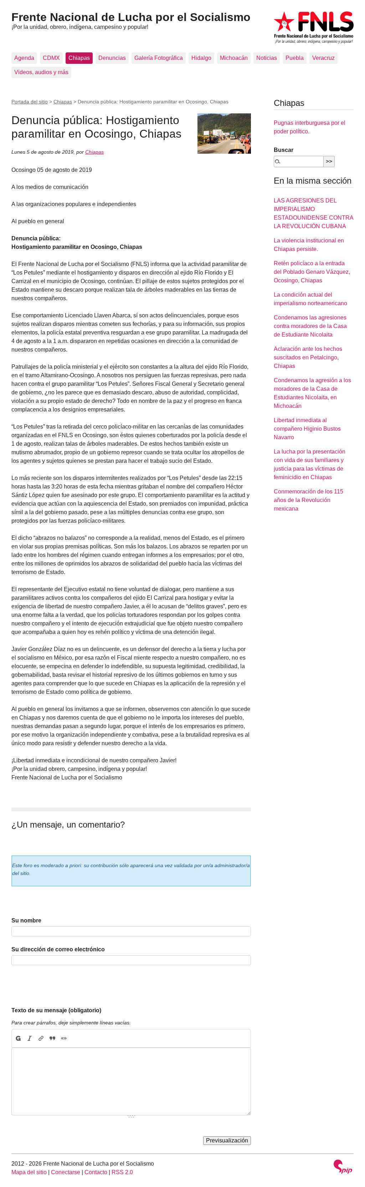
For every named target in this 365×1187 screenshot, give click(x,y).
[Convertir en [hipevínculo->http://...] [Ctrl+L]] (41, 1038)
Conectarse (65, 1172)
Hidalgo (201, 58)
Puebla (295, 58)
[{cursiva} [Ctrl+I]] (29, 1038)
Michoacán (234, 58)
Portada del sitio (29, 101)
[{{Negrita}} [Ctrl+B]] (18, 1038)
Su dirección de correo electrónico (58, 949)
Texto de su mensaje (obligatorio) (56, 1010)
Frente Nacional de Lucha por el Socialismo (131, 17)
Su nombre (26, 920)
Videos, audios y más (41, 72)
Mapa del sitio (29, 1172)
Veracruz (323, 58)
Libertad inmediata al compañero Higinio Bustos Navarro (307, 428)
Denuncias (112, 58)
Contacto (95, 1172)
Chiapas (79, 58)
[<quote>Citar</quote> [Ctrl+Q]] (52, 1038)
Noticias (266, 58)
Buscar (283, 150)
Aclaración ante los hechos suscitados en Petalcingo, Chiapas (308, 357)
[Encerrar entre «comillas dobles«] (64, 1038)
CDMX (51, 58)
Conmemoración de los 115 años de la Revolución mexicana (308, 500)
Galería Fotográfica (158, 58)
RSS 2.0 (122, 1172)
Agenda (24, 58)
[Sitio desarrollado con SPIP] (343, 1168)
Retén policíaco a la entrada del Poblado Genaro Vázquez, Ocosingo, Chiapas (312, 271)
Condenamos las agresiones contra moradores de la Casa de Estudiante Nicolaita (310, 326)
